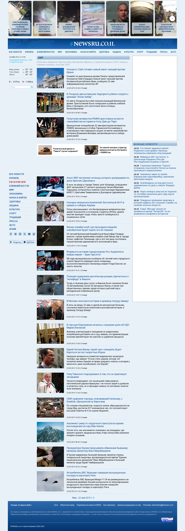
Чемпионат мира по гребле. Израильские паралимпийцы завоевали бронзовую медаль (154, 176)
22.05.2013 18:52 (73, 196)
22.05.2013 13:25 (73, 368)
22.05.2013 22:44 (73, 88)
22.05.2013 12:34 (73, 393)
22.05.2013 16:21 (73, 270)
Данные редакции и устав (129, 505)
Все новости (15, 52)
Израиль (29, 52)
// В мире (83, 88)
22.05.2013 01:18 (73, 491)
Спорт (140, 52)
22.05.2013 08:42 (73, 442)
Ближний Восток (46, 52)
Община (117, 52)
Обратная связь (67, 505)
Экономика (71, 52)
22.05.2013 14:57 (73, 295)
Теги (56, 505)
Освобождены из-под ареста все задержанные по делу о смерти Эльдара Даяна (154, 185)
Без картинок (109, 505)
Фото (173, 52)
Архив (12, 229)
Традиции (151, 52)
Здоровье (104, 52)
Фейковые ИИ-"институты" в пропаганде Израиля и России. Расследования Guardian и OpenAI (151, 159)
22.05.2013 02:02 (73, 467)
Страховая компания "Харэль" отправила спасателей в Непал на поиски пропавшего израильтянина (155, 168)
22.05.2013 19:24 (73, 139)
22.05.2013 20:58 (73, 113)
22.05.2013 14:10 (73, 317)
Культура (129, 52)
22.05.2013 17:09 (73, 246)
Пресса (163, 52)
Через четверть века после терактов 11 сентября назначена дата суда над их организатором (155, 194)
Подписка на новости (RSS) (89, 505)
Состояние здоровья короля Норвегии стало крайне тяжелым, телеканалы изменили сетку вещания (152, 150)
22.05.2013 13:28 (73, 343)
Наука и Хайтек (88, 52)
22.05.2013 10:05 (73, 417)
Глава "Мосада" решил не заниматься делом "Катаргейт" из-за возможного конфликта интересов (152, 211)
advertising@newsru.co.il (162, 505)
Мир (60, 52)
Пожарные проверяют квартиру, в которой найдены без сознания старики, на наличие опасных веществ (155, 202)
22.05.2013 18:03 (73, 221)
